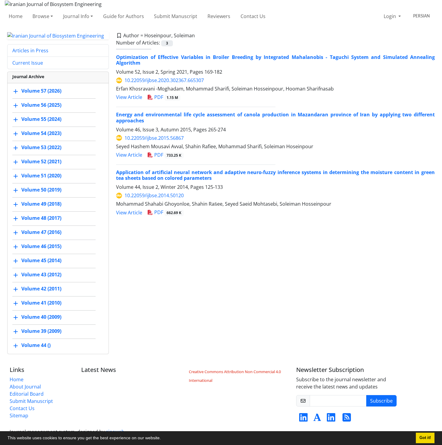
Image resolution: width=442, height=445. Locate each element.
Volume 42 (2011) (41, 289)
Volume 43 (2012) (41, 275)
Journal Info (76, 16)
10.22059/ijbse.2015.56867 (154, 138)
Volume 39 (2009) (41, 331)
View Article (129, 97)
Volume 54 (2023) (41, 133)
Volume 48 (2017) (41, 218)
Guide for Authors (123, 16)
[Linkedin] (303, 419)
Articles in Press (30, 50)
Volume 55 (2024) (41, 119)
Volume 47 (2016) (41, 232)
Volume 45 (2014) (41, 260)
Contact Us (253, 16)
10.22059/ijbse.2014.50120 (154, 195)
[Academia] (317, 419)
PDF (165, 97)
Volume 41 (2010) (41, 303)
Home (16, 16)
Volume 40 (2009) (41, 317)
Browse (40, 16)
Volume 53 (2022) (41, 147)
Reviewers (218, 16)
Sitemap (19, 415)
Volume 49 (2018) (41, 204)
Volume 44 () (36, 345)
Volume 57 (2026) (41, 91)
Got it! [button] (425, 438)
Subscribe (381, 400)
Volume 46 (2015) (41, 246)
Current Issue (27, 63)
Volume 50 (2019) (41, 190)
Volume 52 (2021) (41, 161)
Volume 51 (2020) (41, 176)
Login (390, 16)
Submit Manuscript (175, 16)
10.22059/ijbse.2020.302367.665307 (164, 80)
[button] (163, 439)
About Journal (25, 386)
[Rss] (346, 419)
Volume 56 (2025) (41, 105)
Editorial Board (27, 394)
